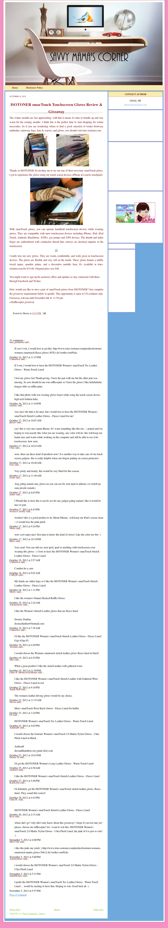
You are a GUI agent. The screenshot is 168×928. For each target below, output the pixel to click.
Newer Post (15, 909)
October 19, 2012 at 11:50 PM (25, 670)
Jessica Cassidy (18, 511)
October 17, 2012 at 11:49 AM (25, 475)
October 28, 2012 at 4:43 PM (25, 797)
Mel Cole (15, 841)
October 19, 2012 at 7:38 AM (25, 628)
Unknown (15, 359)
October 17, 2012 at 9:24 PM (25, 526)
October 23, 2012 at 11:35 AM (25, 700)
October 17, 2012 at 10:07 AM (25, 420)
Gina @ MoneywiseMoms (24, 672)
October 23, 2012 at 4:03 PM (25, 725)
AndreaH (15, 727)
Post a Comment (18, 894)
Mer (12, 659)
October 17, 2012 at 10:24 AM (25, 445)
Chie (12, 447)
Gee (12, 464)
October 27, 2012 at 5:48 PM (25, 780)
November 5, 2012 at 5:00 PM (25, 857)
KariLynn (15, 782)
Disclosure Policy (34, 87)
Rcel (12, 816)
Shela (13, 528)
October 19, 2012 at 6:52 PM (25, 657)
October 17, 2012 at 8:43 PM (25, 509)
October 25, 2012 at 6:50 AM (25, 768)
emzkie (14, 405)
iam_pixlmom (17, 342)
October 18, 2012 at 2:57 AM (25, 560)
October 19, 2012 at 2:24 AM (25, 602)
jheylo (13, 422)
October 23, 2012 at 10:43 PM (25, 755)
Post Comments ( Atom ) (34, 913)
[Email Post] (44, 313)
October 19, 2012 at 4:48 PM (25, 645)
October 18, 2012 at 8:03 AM (25, 573)
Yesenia (14, 646)
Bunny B (15, 757)
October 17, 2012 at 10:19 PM (25, 539)
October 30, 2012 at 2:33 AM (25, 814)
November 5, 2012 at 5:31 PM (25, 873)
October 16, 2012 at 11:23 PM (25, 357)
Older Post (98, 909)
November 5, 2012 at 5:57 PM (25, 890)
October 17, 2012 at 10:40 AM (25, 462)
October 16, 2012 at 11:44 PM (25, 403)
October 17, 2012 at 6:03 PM (25, 492)
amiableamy (16, 875)
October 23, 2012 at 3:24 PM (25, 713)
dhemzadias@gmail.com (135, 104)
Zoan (13, 477)
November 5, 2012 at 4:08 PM (25, 839)
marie (13, 494)
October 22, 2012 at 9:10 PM (25, 687)
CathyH (14, 574)
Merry (13, 591)
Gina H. (14, 799)
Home (15, 87)
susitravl (14, 769)
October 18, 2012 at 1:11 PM (25, 590)
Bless (13, 541)
